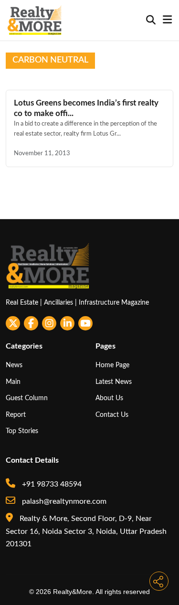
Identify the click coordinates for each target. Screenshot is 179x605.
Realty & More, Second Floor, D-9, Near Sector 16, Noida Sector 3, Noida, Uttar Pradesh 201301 (86, 531)
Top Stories (22, 431)
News (14, 365)
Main (13, 381)
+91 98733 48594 (51, 484)
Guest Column (27, 398)
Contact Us (111, 414)
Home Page (112, 365)
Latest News (113, 381)
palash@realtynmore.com (63, 501)
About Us (109, 398)
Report (16, 414)
